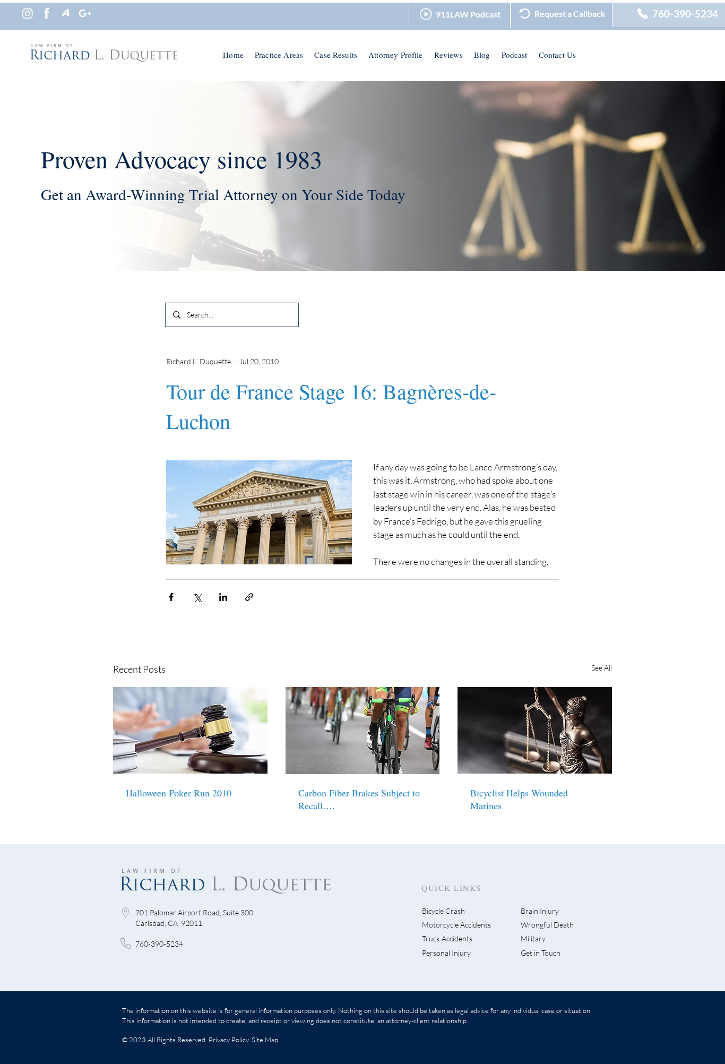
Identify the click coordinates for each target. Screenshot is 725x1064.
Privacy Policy (228, 1039)
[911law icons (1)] (47, 13)
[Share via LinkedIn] (223, 597)
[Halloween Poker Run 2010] (190, 730)
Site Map (265, 1039)
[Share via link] (249, 597)
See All (601, 667)
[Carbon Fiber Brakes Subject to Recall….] (363, 730)
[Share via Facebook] (171, 597)
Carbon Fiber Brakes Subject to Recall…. (359, 799)
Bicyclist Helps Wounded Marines (519, 799)
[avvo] (66, 13)
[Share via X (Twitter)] (197, 597)
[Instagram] (27, 13)
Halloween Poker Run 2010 (178, 792)
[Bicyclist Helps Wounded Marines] (535, 730)
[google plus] (85, 13)
